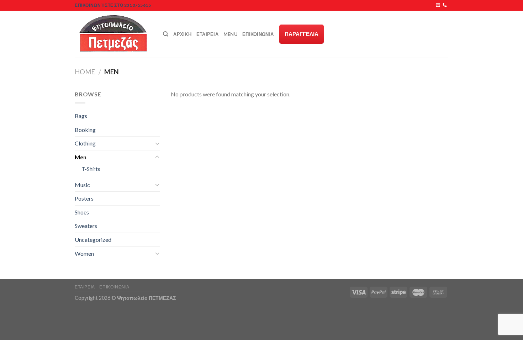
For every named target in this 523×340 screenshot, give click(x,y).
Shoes (82, 212)
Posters (84, 198)
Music (82, 184)
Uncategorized (93, 239)
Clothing (85, 143)
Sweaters (86, 225)
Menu (230, 34)
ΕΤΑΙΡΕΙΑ (207, 34)
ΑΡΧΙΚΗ (182, 34)
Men (80, 157)
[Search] (165, 34)
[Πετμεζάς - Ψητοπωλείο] (113, 34)
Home (85, 72)
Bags (81, 115)
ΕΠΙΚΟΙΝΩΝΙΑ (258, 34)
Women (84, 253)
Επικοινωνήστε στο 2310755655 (113, 5)
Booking (85, 129)
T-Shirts (90, 169)
